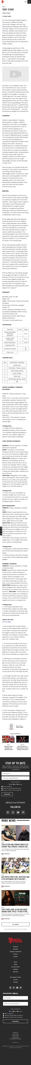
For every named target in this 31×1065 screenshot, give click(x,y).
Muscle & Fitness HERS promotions (12, 788)
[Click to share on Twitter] (1, 531)
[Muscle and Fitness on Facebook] (8, 812)
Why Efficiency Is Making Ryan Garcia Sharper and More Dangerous (22, 749)
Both (11, 784)
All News (16, 924)
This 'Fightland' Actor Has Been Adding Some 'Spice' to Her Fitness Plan (15, 911)
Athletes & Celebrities (15, 951)
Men (15, 784)
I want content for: (15, 782)
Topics (15, 962)
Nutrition (15, 949)
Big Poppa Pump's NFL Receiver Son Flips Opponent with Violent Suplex (15, 879)
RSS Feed (15, 971)
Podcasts (15, 969)
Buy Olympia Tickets (15, 977)
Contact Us (15, 1032)
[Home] (3, 3)
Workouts (15, 946)
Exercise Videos (15, 966)
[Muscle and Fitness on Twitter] (13, 812)
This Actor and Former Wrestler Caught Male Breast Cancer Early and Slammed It (15, 846)
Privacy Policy (15, 1035)
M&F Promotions (7, 786)
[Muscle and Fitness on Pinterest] (23, 812)
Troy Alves (7, 622)
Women (20, 784)
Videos (15, 964)
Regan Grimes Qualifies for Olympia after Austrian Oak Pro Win (8, 749)
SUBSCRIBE (7, 794)
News (3, 6)
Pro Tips (22, 744)
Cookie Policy (15, 1037)
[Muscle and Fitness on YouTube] (18, 812)
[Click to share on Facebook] (1, 528)
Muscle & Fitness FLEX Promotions (12, 790)
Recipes (15, 956)
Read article (6, 853)
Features (15, 954)
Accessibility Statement (15, 1038)
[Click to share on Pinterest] (1, 533)
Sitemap (15, 982)
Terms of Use (15, 1034)
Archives (15, 979)
